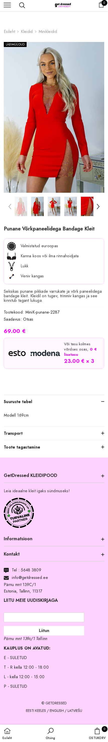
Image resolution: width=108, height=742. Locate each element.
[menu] (7, 4)
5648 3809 (31, 570)
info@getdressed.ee (30, 577)
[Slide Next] (98, 208)
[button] (50, 734)
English (57, 710)
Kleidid (27, 31)
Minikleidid (48, 31)
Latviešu (75, 710)
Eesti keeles (36, 710)
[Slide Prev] (10, 208)
